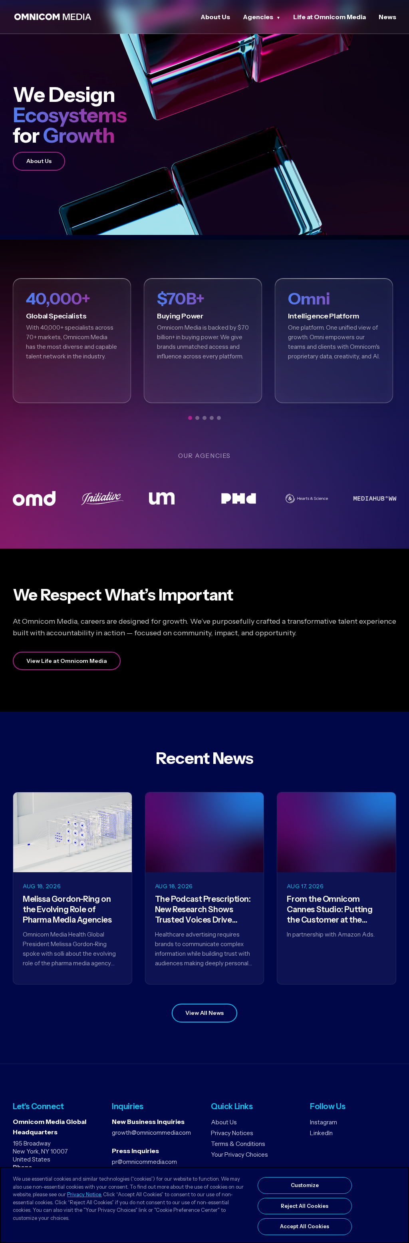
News (387, 17)
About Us (215, 17)
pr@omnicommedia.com (144, 1161)
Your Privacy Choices (239, 1154)
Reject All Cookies (304, 1206)
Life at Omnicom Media (329, 17)
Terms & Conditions (238, 1144)
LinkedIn (321, 1133)
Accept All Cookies (304, 1226)
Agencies (258, 17)
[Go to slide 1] (190, 418)
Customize (305, 1185)
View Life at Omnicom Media (66, 660)
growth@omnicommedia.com (151, 1132)
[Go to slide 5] (219, 418)
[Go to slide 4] (212, 418)
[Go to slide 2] (197, 418)
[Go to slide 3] (204, 418)
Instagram (323, 1122)
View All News (204, 1012)
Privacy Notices (232, 1133)
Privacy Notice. (84, 1194)
